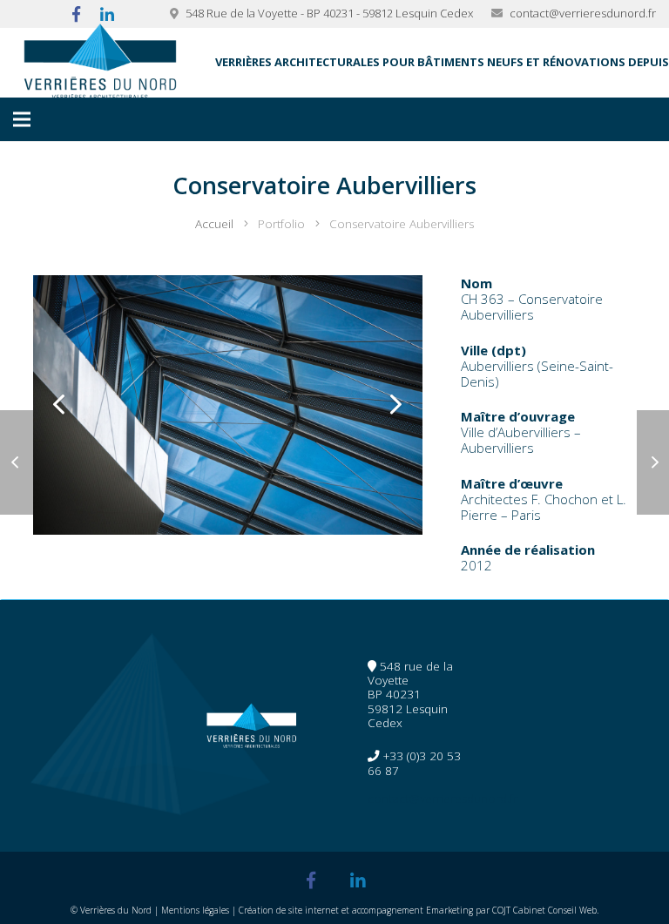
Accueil (214, 224)
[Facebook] (311, 880)
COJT (501, 910)
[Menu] (22, 119)
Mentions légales (195, 910)
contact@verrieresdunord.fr (583, 13)
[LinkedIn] (358, 880)
